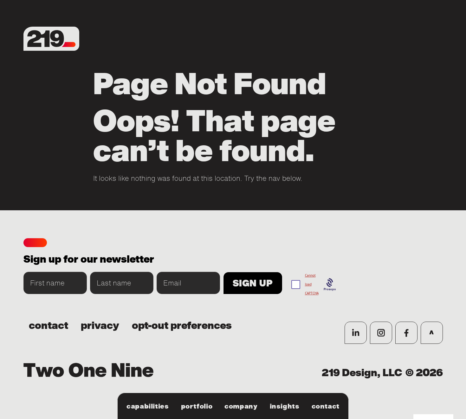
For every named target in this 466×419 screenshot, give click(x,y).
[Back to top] (432, 333)
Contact (326, 406)
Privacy (100, 326)
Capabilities (147, 406)
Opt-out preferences (182, 326)
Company (240, 406)
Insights (285, 406)
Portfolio (197, 406)
